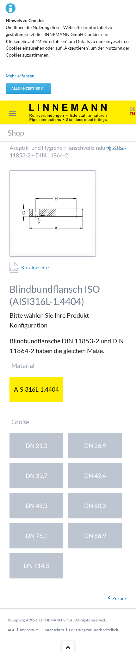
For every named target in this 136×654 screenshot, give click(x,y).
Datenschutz (54, 629)
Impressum (29, 629)
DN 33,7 (36, 475)
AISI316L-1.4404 (36, 389)
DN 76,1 (36, 535)
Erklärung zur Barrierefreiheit (93, 629)
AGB (11, 629)
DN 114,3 (36, 565)
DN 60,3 (95, 505)
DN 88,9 (95, 535)
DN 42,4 (95, 475)
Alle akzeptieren (28, 88)
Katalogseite (35, 267)
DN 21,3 (36, 445)
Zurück (119, 598)
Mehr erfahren (20, 75)
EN (132, 114)
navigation (13, 113)
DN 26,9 (95, 445)
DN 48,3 (36, 505)
